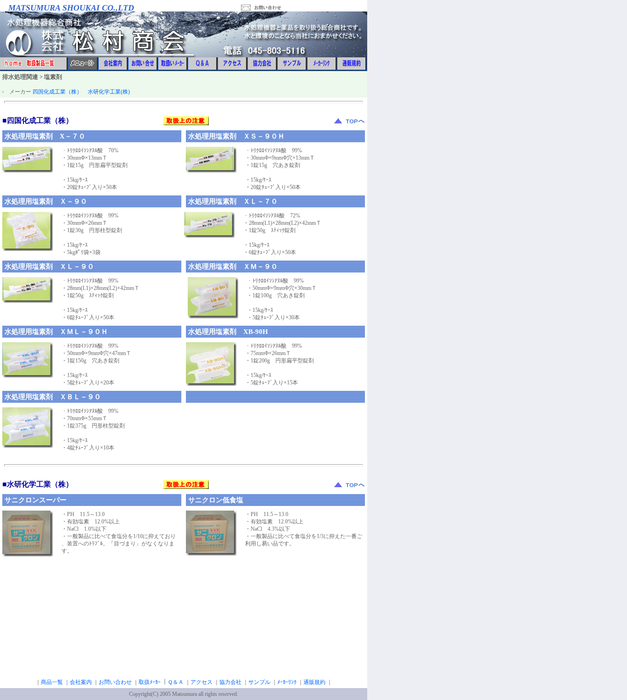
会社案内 (81, 682)
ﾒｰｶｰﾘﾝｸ (287, 682)
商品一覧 (52, 682)
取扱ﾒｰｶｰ (150, 682)
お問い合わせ (115, 682)
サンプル (259, 682)
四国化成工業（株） (57, 92)
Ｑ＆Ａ (176, 682)
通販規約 (314, 682)
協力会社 (230, 682)
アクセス (201, 682)
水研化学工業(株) (109, 92)
